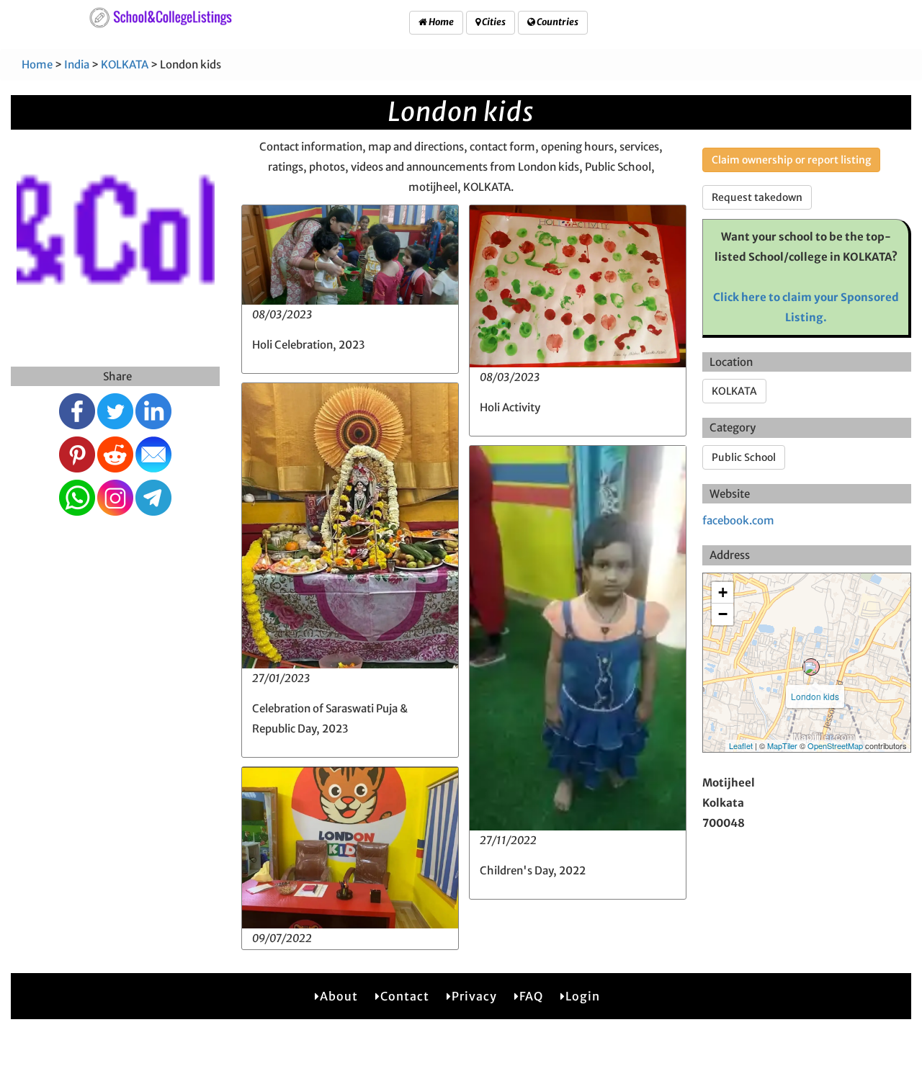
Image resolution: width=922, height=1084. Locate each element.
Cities (493, 22)
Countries (556, 22)
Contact (404, 996)
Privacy (474, 996)
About (339, 996)
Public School (744, 457)
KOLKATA (124, 64)
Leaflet (741, 745)
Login (582, 996)
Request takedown (757, 197)
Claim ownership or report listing (791, 159)
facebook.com (738, 520)
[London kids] (811, 667)
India (76, 64)
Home (440, 22)
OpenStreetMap (835, 745)
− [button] (723, 614)
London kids (815, 696)
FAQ (531, 996)
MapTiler (782, 745)
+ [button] (723, 592)
